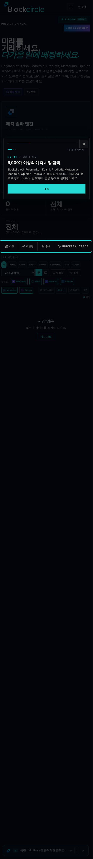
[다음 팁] (76, 850)
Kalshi (37, 281)
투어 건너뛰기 (76, 149)
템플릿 (59, 272)
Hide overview (77, 28)
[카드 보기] (45, 272)
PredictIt (69, 281)
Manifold (53, 281)
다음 (46, 188)
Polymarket (21, 281)
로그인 (82, 6)
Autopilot (75, 19)
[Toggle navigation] (70, 6)
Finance (42, 264)
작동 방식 (15, 91)
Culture (75, 264)
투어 (33, 91)
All (4, 264)
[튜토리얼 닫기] (83, 144)
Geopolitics (55, 264)
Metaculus (11, 290)
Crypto (32, 264)
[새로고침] (85, 290)
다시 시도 (45, 336)
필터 (75, 272)
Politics (12, 264)
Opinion (28, 290)
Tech (66, 264)
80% (60, 290)
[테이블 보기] (38, 272)
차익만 (76, 290)
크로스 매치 (48, 290)
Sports (22, 264)
